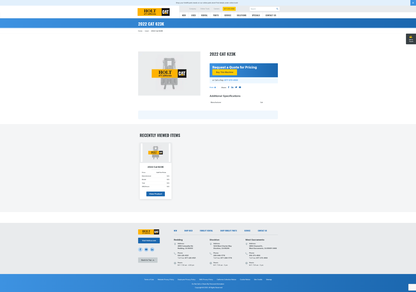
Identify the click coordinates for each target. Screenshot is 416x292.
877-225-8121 (190, 258)
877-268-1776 (226, 258)
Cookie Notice (245, 279)
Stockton (214, 239)
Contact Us (271, 15)
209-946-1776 (219, 255)
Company (192, 9)
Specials (256, 15)
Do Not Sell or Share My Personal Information (208, 284)
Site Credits (258, 279)
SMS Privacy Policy (206, 279)
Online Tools (204, 9)
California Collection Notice (226, 279)
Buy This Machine (224, 72)
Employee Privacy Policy (186, 279)
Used (193, 15)
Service (227, 15)
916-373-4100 (254, 255)
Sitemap (269, 279)
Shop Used (188, 231)
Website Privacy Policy (166, 279)
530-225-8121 (183, 255)
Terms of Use (149, 279)
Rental (204, 15)
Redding (178, 239)
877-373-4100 (229, 9)
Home (140, 31)
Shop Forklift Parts (228, 231)
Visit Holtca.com (149, 240)
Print (212, 87)
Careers (216, 9)
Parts (216, 15)
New (184, 15)
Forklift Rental (206, 231)
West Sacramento (254, 239)
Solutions (241, 15)
